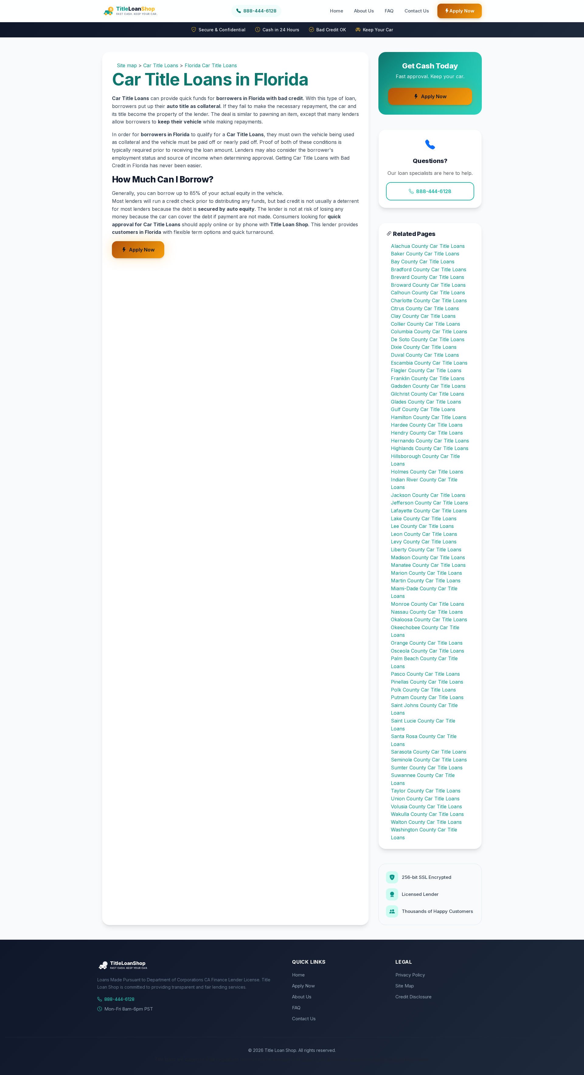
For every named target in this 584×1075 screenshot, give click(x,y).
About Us (364, 11)
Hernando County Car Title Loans (430, 441)
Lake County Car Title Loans (424, 518)
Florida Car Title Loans (211, 65)
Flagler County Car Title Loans (426, 370)
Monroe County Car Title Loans (427, 604)
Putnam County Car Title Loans (427, 697)
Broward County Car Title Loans (428, 285)
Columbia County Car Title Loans (429, 331)
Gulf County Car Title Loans (423, 409)
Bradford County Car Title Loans (428, 269)
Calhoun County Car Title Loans (428, 293)
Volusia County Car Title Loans (426, 806)
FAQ (389, 11)
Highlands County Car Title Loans (429, 448)
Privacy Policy (410, 975)
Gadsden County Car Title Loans (428, 386)
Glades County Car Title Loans (426, 402)
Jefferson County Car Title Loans (429, 503)
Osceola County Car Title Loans (427, 651)
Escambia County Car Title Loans (429, 363)
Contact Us (417, 11)
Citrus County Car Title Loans (425, 308)
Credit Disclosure (413, 997)
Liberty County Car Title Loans (426, 549)
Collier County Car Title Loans (425, 324)
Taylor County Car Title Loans (426, 791)
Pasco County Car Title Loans (425, 674)
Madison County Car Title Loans (428, 557)
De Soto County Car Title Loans (427, 339)
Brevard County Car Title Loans (427, 277)
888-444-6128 (433, 191)
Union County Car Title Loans (425, 799)
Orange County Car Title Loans (427, 643)
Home (336, 11)
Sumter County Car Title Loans (427, 768)
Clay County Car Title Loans (423, 316)
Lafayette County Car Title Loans (429, 511)
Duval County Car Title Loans (425, 355)
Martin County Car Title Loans (426, 580)
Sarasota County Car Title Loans (428, 752)
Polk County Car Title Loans (423, 690)
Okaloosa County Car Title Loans (429, 619)
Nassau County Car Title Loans (427, 612)
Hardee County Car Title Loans (427, 425)
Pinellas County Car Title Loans (427, 682)
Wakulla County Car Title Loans (427, 814)
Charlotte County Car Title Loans (429, 300)
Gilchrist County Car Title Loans (427, 394)
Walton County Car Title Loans (426, 822)
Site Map (404, 986)
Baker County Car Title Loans (425, 254)
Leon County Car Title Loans (424, 534)
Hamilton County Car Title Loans (428, 417)
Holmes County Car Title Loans (427, 472)
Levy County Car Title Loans (424, 542)
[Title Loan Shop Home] (145, 11)
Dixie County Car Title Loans (424, 347)
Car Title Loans (160, 65)
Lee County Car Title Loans (422, 526)
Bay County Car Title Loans (422, 261)
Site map (127, 65)
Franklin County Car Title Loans (427, 378)
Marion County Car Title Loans (426, 573)
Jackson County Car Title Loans (428, 495)
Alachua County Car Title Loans (428, 246)
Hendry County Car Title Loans (427, 433)
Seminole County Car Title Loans (429, 760)
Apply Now (461, 11)
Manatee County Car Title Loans (428, 565)
